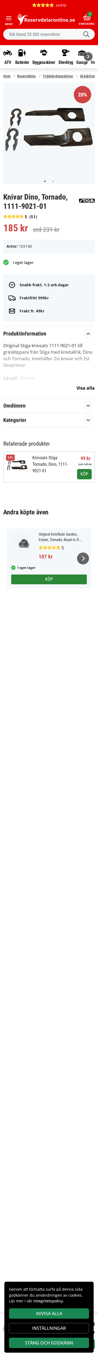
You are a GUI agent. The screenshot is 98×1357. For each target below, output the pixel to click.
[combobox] (49, 34)
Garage (82, 62)
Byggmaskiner (43, 62)
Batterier (22, 62)
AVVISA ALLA (49, 1313)
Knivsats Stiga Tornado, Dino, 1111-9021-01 (50, 464)
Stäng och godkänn (49, 1343)
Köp (84, 474)
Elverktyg (66, 62)
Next (88, 130)
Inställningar (49, 1328)
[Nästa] (88, 56)
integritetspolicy (48, 1300)
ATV (7, 62)
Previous (10, 130)
